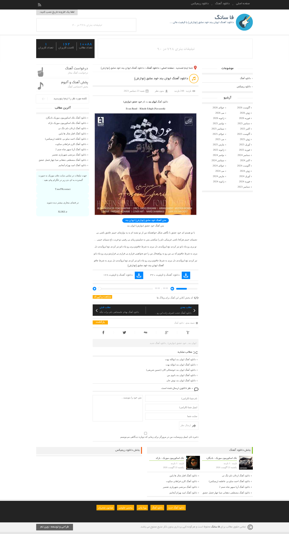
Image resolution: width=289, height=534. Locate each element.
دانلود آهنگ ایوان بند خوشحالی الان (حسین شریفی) (171, 370)
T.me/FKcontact (62, 189)
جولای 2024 (218, 165)
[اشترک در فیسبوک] (103, 332)
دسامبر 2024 (244, 155)
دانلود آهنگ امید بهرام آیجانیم (72, 165)
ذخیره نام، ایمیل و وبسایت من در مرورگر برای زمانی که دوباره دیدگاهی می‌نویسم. (159, 437)
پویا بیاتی (142, 507)
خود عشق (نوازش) (177, 343)
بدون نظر (159, 91)
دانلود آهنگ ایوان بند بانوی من (181, 375)
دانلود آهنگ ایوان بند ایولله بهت (181, 364)
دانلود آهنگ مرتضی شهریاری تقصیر (69, 154)
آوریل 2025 (244, 144)
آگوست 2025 (243, 134)
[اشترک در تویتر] (124, 332)
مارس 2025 (218, 144)
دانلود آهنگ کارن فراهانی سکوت (70, 144)
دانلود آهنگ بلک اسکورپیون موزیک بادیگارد (66, 117)
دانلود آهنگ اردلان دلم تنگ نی (72, 128)
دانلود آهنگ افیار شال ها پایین (72, 133)
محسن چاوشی (125, 507)
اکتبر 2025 (245, 128)
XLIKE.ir (62, 211)
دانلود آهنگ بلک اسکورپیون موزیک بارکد (67, 123)
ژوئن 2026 (245, 113)
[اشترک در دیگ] (145, 332)
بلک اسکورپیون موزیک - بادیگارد (221, 458)
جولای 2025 (218, 134)
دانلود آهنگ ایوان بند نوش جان (181, 380)
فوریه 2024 (244, 181)
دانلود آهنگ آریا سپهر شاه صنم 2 (70, 149)
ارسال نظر (185, 425)
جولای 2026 (218, 107)
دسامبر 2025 (244, 123)
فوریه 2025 (244, 149)
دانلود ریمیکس (200, 3)
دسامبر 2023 (244, 186)
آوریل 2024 (244, 176)
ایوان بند (153, 101)
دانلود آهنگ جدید (158, 343)
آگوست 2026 (243, 107)
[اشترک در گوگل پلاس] (166, 332)
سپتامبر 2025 (218, 128)
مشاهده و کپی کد (102, 297)
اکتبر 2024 (245, 160)
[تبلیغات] (86, 30)
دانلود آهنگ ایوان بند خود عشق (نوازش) (161, 78)
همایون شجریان (105, 507)
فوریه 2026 (244, 118)
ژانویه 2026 (218, 118)
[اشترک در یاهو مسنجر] (187, 332)
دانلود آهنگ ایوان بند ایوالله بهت (180, 359)
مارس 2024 (218, 176)
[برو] (40, 99)
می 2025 (219, 139)
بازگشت (100, 322)
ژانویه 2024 (218, 181)
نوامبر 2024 (218, 155)
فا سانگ (215, 527)
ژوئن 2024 (245, 171)
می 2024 (219, 171)
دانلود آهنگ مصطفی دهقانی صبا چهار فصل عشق (62, 160)
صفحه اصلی (243, 3)
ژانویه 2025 (218, 149)
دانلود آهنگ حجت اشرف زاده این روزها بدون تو (172, 313)
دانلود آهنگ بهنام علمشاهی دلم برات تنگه (119, 312)
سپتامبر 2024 (218, 160)
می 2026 (219, 113)
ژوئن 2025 (245, 139)
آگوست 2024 (243, 165)
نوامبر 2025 (218, 123)
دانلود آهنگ (222, 3)
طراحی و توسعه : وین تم (54, 527)
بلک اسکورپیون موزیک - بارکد (170, 458)
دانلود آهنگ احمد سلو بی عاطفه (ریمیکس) (65, 139)
